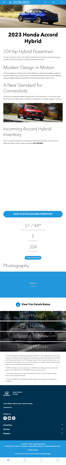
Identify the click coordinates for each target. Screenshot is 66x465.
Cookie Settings (33, 450)
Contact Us (7, 407)
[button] (33, 316)
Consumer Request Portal (52, 446)
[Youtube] (9, 418)
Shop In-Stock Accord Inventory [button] (33, 214)
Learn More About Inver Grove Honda (17, 403)
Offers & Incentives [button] (33, 257)
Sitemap (24, 446)
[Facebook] (5, 418)
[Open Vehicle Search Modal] (62, 2)
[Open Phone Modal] (45, 2)
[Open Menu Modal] (4, 2)
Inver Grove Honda (39, 444)
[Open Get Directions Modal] (54, 2)
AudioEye (40, 446)
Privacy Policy (9, 446)
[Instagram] (13, 418)
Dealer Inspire (46, 453)
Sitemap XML (32, 446)
